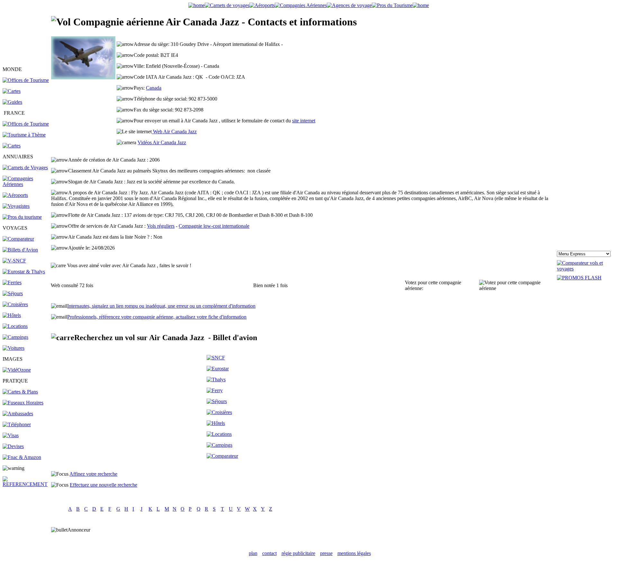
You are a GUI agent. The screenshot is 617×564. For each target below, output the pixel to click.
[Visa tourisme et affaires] (11, 435)
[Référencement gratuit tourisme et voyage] (26, 484)
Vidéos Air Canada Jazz (162, 142)
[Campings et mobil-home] (15, 337)
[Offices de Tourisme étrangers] (26, 80)
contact (269, 553)
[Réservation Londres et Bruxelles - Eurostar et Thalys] (24, 271)
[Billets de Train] (216, 357)
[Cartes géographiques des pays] (12, 91)
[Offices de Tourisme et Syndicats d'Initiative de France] (26, 124)
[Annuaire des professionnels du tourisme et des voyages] (22, 217)
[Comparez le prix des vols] (585, 268)
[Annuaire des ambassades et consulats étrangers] (18, 413)
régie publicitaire (298, 553)
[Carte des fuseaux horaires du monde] (23, 402)
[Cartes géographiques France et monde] (20, 391)
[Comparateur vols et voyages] (18, 239)
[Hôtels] (12, 315)
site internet (303, 120)
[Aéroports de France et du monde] (262, 5)
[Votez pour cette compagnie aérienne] (517, 285)
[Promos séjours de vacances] (13, 293)
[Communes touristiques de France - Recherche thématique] (24, 134)
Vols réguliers (160, 226)
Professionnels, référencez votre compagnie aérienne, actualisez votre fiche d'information (156, 317)
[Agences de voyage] (349, 5)
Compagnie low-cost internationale (214, 226)
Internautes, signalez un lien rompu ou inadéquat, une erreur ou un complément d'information (161, 306)
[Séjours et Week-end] (217, 401)
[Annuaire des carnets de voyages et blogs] (25, 167)
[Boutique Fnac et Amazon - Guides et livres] (22, 457)
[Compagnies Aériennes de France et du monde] (301, 5)
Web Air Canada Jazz (174, 131)
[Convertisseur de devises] (13, 446)
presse (326, 553)
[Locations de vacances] (15, 326)
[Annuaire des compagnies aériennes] (26, 184)
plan (253, 553)
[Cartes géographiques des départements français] (12, 145)
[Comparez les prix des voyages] (222, 456)
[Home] (196, 5)
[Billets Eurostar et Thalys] (218, 368)
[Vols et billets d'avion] (20, 249)
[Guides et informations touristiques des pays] (12, 102)
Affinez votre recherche (93, 474)
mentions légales (354, 553)
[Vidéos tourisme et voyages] (17, 370)
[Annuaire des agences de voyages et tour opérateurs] (16, 206)
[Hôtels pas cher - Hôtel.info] (216, 423)
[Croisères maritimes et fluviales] (219, 412)
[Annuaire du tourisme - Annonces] (392, 5)
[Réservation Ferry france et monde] (12, 282)
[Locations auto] (13, 348)
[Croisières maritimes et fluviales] (15, 304)
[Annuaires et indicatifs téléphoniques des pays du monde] (17, 424)
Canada (153, 88)
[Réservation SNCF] (14, 260)
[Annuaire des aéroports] (15, 195)
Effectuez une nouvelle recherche (103, 485)
